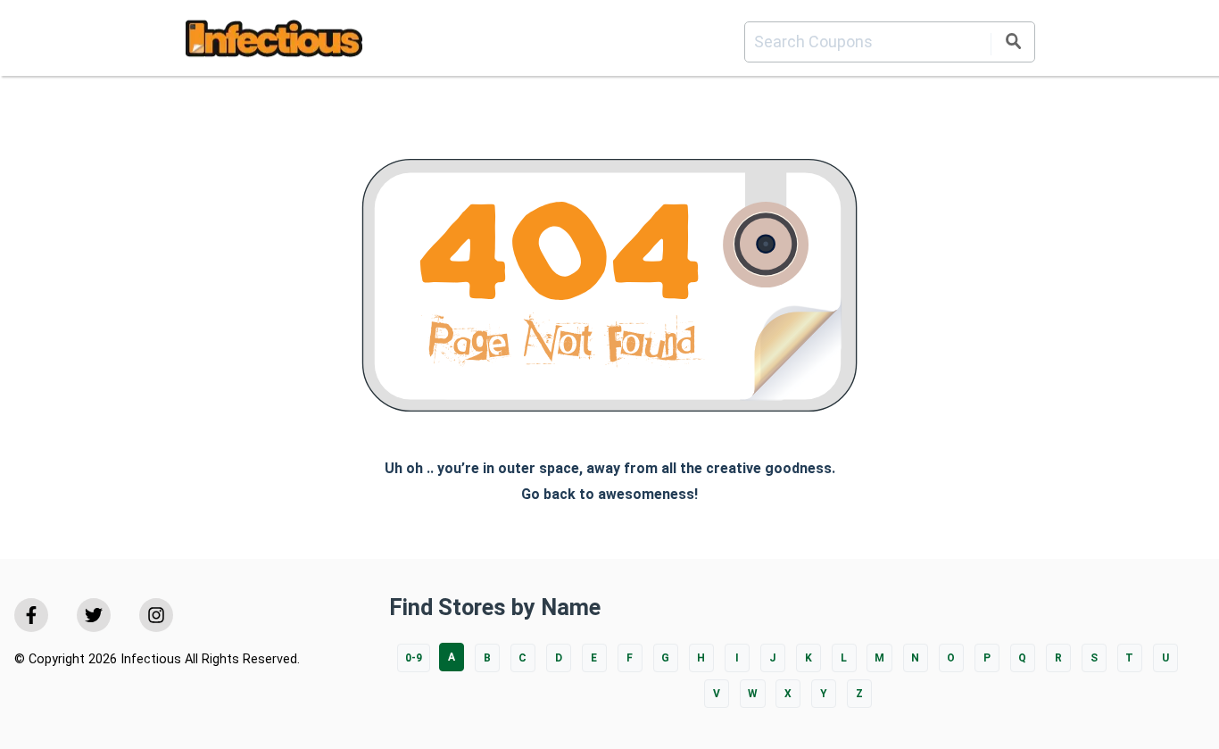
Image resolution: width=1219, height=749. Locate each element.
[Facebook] (31, 615)
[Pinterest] (156, 615)
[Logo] (274, 41)
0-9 (413, 658)
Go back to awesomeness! (609, 494)
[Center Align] (1013, 44)
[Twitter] (94, 615)
